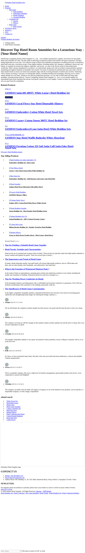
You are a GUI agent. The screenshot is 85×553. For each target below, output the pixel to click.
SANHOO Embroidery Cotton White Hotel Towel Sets (34, 112)
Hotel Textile (44, 493)
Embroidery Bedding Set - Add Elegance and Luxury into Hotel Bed (32, 179)
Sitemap (38, 491)
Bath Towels (17, 26)
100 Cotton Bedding (32, 493)
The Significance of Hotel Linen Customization (25, 289)
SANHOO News (10, 28)
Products (8, 8)
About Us (8, 30)
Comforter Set (13, 19)
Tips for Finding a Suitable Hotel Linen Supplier (25, 245)
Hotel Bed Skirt (12, 418)
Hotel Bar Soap (12, 410)
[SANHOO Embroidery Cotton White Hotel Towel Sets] (7, 109)
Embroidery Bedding (20, 13)
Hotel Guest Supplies (13, 407)
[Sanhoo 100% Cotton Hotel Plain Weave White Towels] (17, 200)
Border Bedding (18, 15)
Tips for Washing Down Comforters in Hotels (24, 279)
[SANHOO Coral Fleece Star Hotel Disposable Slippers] (7, 101)
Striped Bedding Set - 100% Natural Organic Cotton (27, 219)
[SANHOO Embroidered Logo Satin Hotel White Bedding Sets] (6, 126)
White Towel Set (12, 401)
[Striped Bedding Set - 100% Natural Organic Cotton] (18, 216)
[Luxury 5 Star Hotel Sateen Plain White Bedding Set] (16, 168)
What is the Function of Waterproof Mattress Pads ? (27, 269)
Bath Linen (12, 25)
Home (7, 6)
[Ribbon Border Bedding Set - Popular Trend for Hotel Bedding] (16, 224)
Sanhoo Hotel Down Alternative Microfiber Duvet (26, 187)
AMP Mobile (47, 491)
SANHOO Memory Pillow (18, 195)
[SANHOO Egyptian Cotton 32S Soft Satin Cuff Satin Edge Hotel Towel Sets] (7, 143)
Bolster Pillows (11, 412)
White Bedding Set (55, 493)
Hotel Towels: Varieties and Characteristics (23, 249)
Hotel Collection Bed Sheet (15, 414)
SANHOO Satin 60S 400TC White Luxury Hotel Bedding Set (37, 93)
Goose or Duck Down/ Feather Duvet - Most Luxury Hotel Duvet (31, 235)
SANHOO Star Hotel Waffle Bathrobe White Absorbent (35, 137)
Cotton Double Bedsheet (15, 416)
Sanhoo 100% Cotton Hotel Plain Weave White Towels (27, 203)
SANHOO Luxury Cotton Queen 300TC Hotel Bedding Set (36, 120)
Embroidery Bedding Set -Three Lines (22, 163)
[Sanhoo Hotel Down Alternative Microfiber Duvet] (14, 184)
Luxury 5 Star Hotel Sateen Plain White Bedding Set (26, 171)
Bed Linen (12, 10)
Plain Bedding (18, 12)
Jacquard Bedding (19, 17)
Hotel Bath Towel (12, 403)
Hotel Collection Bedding (70, 493)
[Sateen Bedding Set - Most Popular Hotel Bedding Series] (17, 208)
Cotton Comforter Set (14, 408)
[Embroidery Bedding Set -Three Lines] (22, 160)
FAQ (6, 32)
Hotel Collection (19, 493)
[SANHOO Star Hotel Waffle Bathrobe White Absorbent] (14, 135)
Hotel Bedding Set (7, 493)
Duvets (15, 21)
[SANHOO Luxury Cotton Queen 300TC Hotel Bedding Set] (7, 118)
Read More (9, 97)
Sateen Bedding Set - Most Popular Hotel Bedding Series (28, 211)
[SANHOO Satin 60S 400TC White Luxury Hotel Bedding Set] (8, 89)
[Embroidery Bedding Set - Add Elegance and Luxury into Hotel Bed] (14, 176)
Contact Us (8, 34)
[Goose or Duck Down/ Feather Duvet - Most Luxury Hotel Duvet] (15, 232)
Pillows (15, 23)
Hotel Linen (10, 405)
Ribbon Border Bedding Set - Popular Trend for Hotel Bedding (30, 227)
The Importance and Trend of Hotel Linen (23, 259)
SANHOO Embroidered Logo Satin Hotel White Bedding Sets (38, 129)
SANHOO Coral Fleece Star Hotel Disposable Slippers (34, 103)
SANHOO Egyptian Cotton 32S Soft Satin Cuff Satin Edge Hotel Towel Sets (39, 147)
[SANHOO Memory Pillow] (17, 192)
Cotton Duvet (11, 420)
